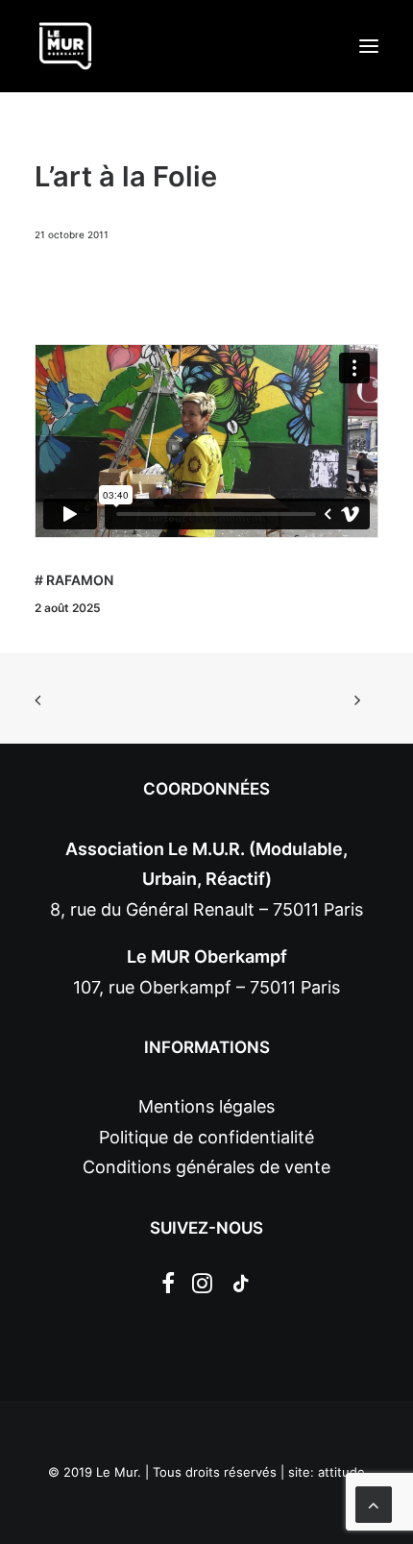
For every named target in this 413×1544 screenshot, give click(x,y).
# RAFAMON (74, 580)
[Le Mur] (65, 46)
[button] (369, 46)
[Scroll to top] (373, 1503)
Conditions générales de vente (206, 1167)
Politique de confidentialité (206, 1137)
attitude (341, 1472)
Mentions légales (206, 1106)
